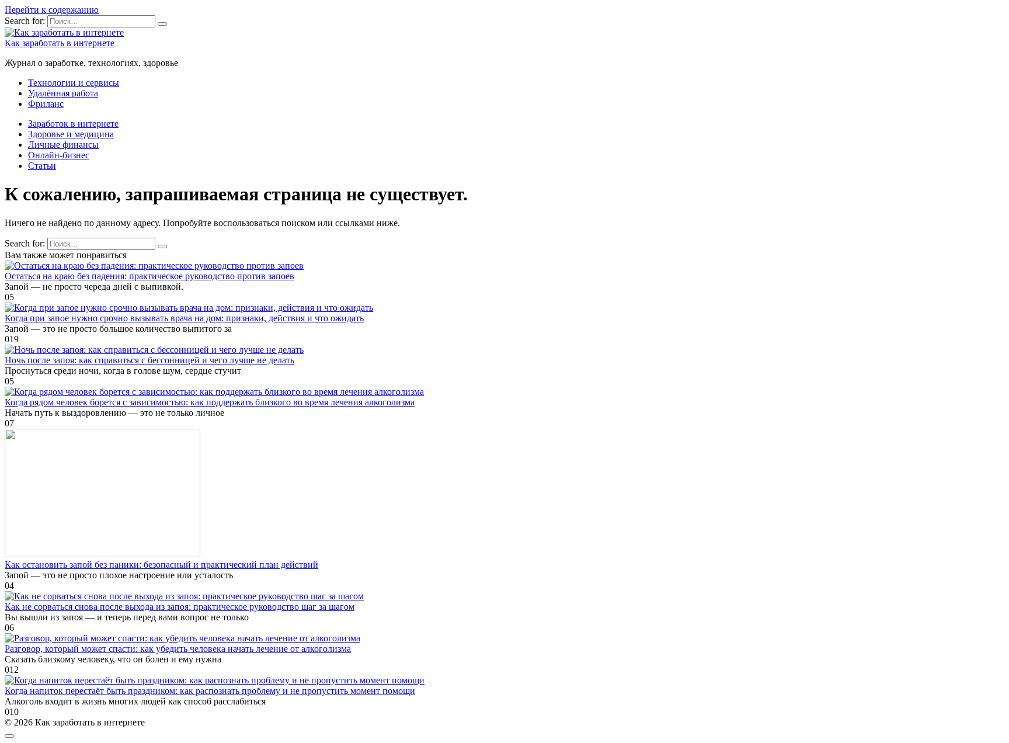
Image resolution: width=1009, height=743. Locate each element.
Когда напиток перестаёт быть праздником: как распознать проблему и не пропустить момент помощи (210, 691)
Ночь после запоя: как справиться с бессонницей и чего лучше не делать (149, 360)
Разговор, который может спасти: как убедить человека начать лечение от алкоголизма (178, 649)
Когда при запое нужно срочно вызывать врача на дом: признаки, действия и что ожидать (184, 318)
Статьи (42, 166)
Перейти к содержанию (52, 10)
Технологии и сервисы (73, 83)
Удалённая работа (63, 93)
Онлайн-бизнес (58, 155)
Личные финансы (63, 145)
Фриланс (46, 104)
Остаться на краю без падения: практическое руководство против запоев (149, 276)
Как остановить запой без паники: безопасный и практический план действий (161, 565)
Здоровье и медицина (71, 134)
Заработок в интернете (73, 124)
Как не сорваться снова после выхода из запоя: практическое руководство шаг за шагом (179, 607)
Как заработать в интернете (59, 43)
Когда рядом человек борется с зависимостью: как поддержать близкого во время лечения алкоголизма (210, 402)
